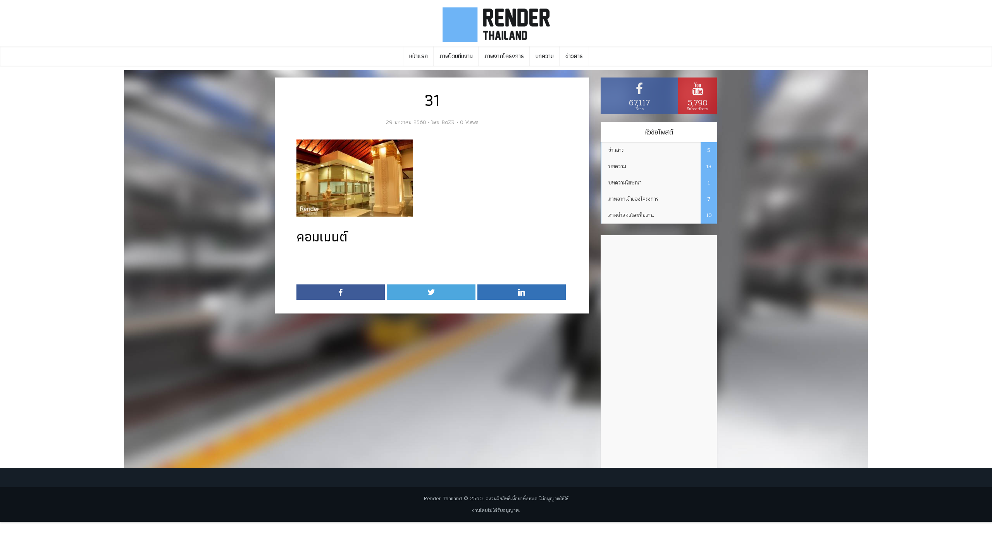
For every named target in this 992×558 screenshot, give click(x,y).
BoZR (448, 122)
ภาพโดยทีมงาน (456, 56)
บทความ (545, 56)
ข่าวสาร (574, 56)
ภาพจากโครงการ (504, 56)
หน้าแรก (418, 56)
